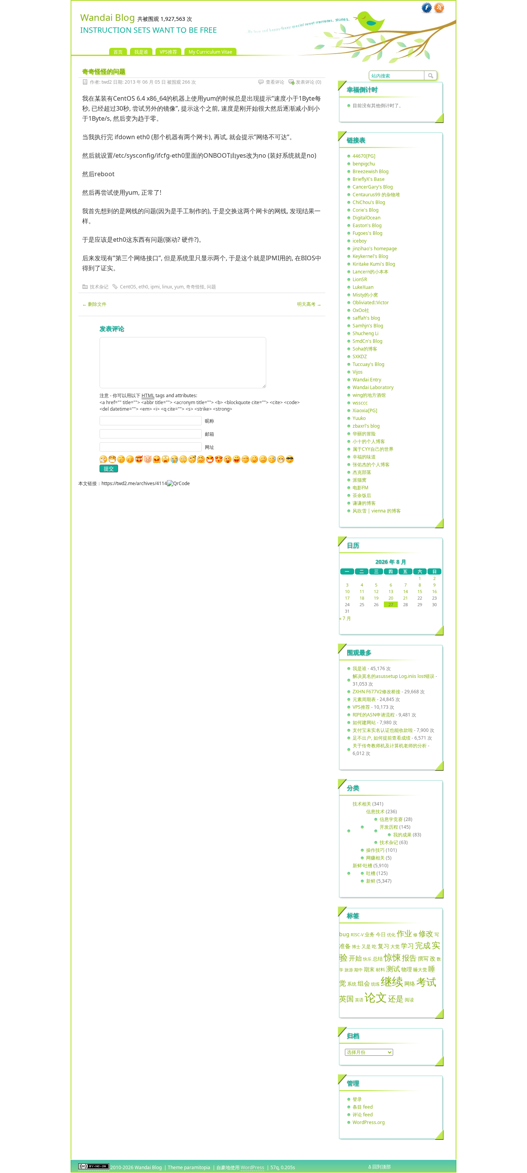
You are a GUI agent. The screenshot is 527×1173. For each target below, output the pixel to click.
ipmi (155, 286)
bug (344, 934)
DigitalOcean (366, 217)
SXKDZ (360, 356)
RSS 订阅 (439, 8)
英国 (346, 999)
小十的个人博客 (369, 441)
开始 (355, 958)
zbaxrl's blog (366, 426)
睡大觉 (420, 969)
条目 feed (363, 1107)
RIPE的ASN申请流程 (374, 714)
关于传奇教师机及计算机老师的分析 (390, 745)
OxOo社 (361, 310)
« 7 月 (345, 618)
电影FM (360, 487)
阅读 (409, 999)
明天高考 (309, 304)
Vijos (358, 372)
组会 (364, 983)
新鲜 (370, 881)
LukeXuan (363, 287)
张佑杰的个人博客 (371, 464)
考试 (426, 982)
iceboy (360, 241)
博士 (356, 946)
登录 (357, 1099)
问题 (211, 286)
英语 (359, 1000)
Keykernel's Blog (370, 256)
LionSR (360, 279)
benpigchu (364, 163)
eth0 (143, 286)
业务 (370, 934)
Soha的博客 (365, 348)
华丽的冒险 (364, 433)
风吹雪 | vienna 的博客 (377, 510)
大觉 (395, 946)
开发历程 (389, 827)
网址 (209, 447)
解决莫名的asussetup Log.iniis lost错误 (393, 676)
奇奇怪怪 (195, 286)
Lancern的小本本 (370, 271)
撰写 (423, 958)
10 (347, 591)
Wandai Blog (107, 17)
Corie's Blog (365, 210)
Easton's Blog (367, 225)
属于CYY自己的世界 (373, 449)
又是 (366, 946)
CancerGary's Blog (373, 187)
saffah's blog (366, 318)
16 (434, 591)
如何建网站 (364, 722)
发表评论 (305, 82)
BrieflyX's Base (369, 179)
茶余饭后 (362, 495)
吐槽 (370, 873)
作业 (404, 933)
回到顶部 (381, 1166)
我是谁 (141, 52)
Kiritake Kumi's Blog (374, 264)
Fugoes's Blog (367, 233)
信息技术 (375, 811)
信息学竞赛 (391, 819)
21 (405, 598)
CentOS (128, 286)
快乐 (367, 959)
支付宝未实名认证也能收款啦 (383, 730)
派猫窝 (360, 480)
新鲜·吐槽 (362, 865)
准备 (345, 946)
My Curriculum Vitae (210, 52)
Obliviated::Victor (371, 302)
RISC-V (357, 934)
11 (362, 591)
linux (167, 286)
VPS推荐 (168, 52)
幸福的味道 (364, 456)
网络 (409, 983)
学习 (407, 945)
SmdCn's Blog (367, 341)
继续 (392, 981)
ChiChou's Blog (369, 202)
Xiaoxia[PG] (365, 410)
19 (376, 598)
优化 (391, 934)
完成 (423, 945)
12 (376, 591)
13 (390, 591)
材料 (380, 969)
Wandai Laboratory (373, 387)
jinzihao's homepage (375, 248)
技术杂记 (99, 286)
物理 (406, 969)
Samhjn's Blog (368, 325)
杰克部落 (362, 472)
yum (179, 286)
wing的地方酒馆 (369, 395)
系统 (351, 984)
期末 (369, 969)
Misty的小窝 (365, 295)
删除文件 (94, 304)
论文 (376, 997)
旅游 (349, 969)
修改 (426, 933)
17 (347, 598)
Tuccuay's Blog (368, 364)
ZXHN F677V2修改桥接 (376, 691)
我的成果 (402, 834)
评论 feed (363, 1114)
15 (419, 591)
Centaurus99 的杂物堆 (376, 194)
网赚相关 (375, 857)
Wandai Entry (367, 379)
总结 (378, 958)
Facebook (427, 8)
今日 (381, 934)
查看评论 (275, 82)
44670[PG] (364, 156)
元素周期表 (364, 699)
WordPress (252, 1167)
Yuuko (359, 418)
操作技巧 (375, 850)
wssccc (360, 402)
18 (362, 598)
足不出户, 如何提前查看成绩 (381, 738)
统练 (375, 984)
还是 (396, 998)
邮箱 (209, 434)
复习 (383, 946)
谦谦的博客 (364, 503)
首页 (118, 52)
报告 (409, 958)
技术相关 (362, 804)
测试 (393, 968)
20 (390, 598)
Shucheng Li (365, 333)
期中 (358, 969)
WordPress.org (369, 1122)
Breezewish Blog (370, 171)
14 (405, 591)
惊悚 (392, 957)
